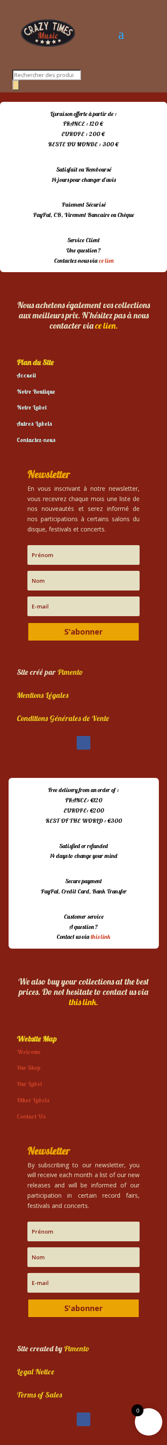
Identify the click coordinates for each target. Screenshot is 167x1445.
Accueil (26, 375)
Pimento (70, 672)
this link (100, 937)
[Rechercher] (15, 85)
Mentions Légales (43, 695)
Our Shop (28, 1067)
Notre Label (32, 407)
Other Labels (33, 1100)
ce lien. (106, 325)
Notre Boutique (36, 391)
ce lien (106, 260)
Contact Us (31, 1116)
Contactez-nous (36, 440)
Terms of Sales (39, 1395)
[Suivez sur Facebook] (83, 743)
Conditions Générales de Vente (63, 718)
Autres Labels (34, 423)
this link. (83, 1002)
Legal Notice (35, 1372)
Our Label (29, 1084)
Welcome (29, 1052)
